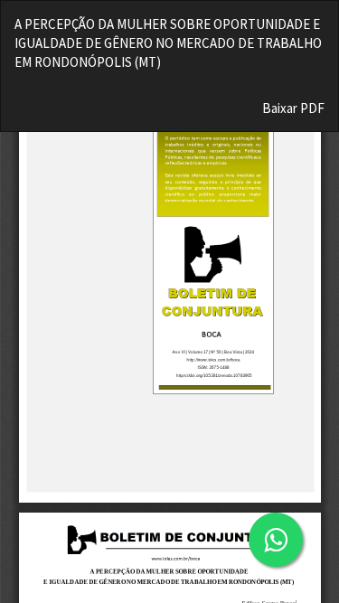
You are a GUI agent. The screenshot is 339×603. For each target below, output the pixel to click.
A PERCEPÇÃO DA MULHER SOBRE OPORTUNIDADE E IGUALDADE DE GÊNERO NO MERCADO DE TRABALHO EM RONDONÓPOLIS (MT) (168, 43)
